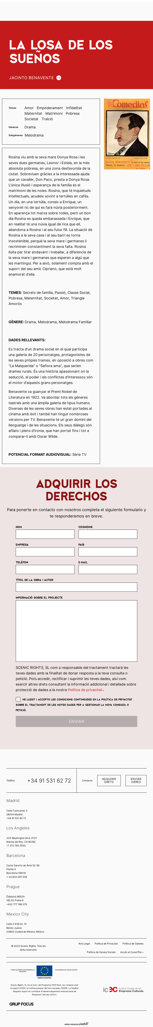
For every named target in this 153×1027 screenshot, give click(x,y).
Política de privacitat (86, 690)
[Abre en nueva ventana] (21, 1004)
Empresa (22, 544)
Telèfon (22, 562)
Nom (19, 527)
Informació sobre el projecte (39, 597)
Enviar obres (136, 780)
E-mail (83, 562)
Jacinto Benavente (31, 77)
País (81, 544)
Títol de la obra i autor (34, 580)
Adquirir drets (109, 780)
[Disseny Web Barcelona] (76, 1023)
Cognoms (85, 527)
